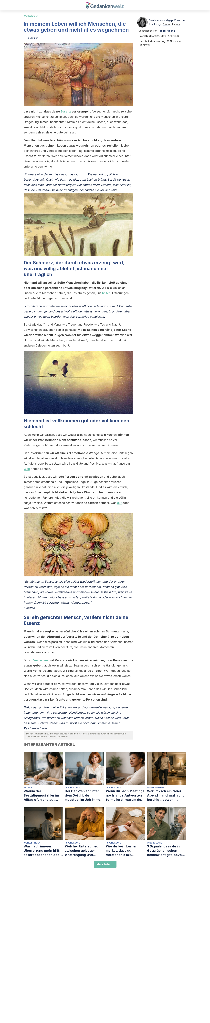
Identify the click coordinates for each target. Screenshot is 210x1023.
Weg (27, 468)
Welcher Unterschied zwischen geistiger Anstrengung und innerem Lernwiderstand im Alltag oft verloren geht (84, 850)
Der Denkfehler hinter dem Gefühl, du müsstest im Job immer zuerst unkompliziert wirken (83, 795)
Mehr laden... (105, 864)
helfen (106, 293)
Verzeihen (40, 660)
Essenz (66, 111)
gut (119, 503)
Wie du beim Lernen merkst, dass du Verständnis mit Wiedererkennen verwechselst (121, 850)
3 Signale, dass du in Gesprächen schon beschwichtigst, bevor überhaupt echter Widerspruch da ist (165, 850)
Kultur (28, 787)
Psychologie (72, 787)
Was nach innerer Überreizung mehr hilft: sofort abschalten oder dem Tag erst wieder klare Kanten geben (42, 850)
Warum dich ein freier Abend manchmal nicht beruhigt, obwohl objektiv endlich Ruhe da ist (166, 795)
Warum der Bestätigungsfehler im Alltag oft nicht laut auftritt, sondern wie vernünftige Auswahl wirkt (41, 795)
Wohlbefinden (31, 16)
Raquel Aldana (171, 24)
